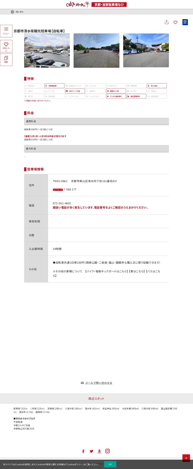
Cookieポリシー (75, 464)
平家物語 (18, 421)
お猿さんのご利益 (22, 425)
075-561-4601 (62, 203)
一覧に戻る (19, 11)
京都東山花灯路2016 (24, 428)
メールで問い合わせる (98, 383)
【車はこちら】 (136, 271)
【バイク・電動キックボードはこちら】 (106, 271)
